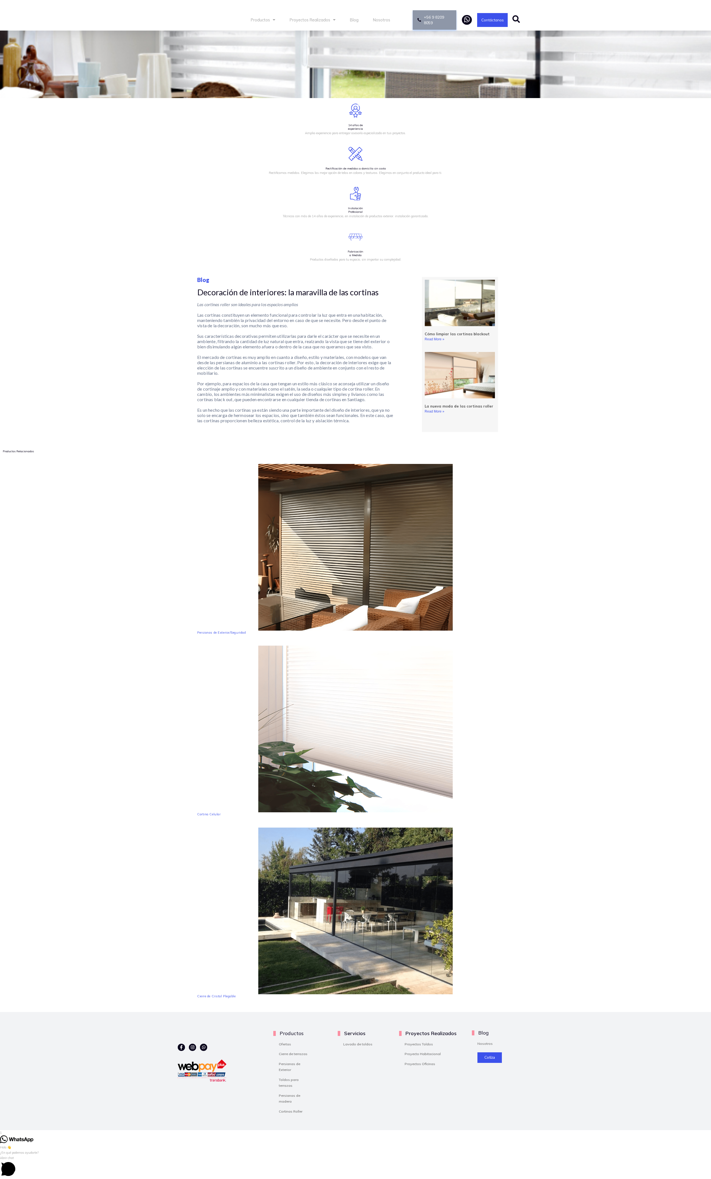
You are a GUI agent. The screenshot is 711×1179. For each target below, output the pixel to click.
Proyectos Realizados (310, 20)
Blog (354, 20)
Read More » (434, 339)
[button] (355, 1167)
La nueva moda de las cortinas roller (459, 406)
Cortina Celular (209, 814)
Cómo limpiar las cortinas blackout (457, 334)
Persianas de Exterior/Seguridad (221, 633)
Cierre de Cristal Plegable (216, 996)
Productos (260, 20)
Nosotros (381, 20)
